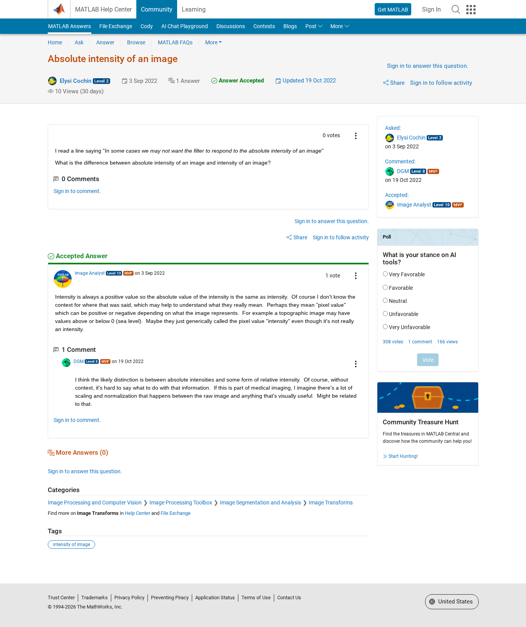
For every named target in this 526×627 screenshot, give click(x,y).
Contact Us (289, 597)
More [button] (336, 26)
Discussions (230, 26)
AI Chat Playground (184, 26)
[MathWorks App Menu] (471, 9)
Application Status (215, 597)
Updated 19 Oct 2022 (308, 80)
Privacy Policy (129, 597)
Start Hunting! (403, 456)
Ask (79, 42)
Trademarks (94, 597)
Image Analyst (90, 273)
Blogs (290, 26)
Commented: (400, 161)
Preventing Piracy (170, 597)
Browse (136, 42)
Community (157, 9)
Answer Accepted (240, 80)
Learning (194, 9)
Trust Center (61, 597)
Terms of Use (256, 597)
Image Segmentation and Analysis (260, 502)
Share (397, 82)
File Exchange (115, 26)
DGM (79, 361)
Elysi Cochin (75, 80)
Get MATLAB (393, 10)
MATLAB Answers (69, 26)
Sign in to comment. (77, 191)
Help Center (137, 513)
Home (55, 42)
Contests (264, 26)
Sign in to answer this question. (427, 65)
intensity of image (71, 544)
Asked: (393, 128)
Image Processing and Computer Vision (95, 502)
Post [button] (311, 26)
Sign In (431, 9)
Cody (147, 26)
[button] (456, 9)
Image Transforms (331, 502)
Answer (105, 42)
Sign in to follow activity (441, 82)
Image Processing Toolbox (180, 502)
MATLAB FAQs (175, 42)
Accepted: (397, 195)
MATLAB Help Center (103, 9)
